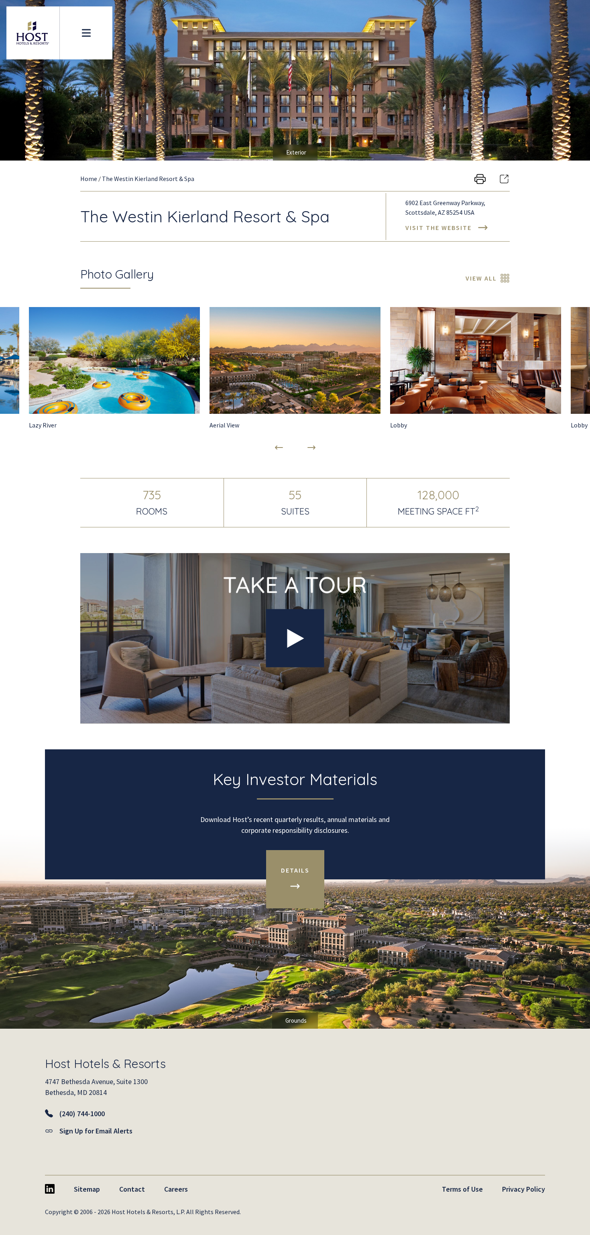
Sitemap (87, 1189)
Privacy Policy (523, 1189)
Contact (132, 1189)
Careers (176, 1189)
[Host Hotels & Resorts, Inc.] (32, 32)
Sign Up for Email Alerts (95, 1130)
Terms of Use (462, 1189)
